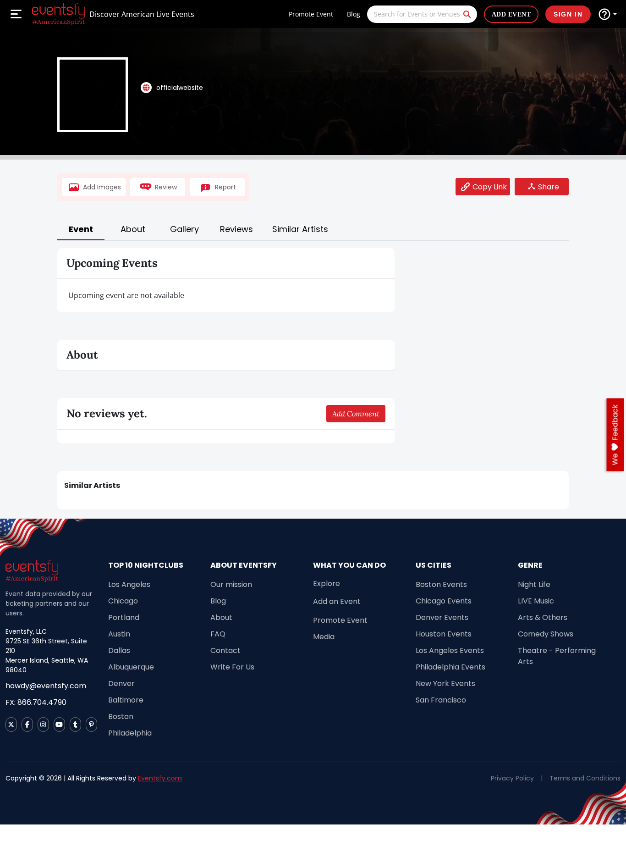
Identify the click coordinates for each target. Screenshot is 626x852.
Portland (123, 617)
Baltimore (125, 700)
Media (324, 636)
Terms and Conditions (585, 778)
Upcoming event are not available (126, 295)
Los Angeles (129, 584)
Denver (121, 683)
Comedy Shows (545, 634)
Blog (353, 14)
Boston (120, 716)
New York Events (445, 683)
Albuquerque (131, 667)
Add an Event (337, 601)
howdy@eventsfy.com (45, 685)
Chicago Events (444, 601)
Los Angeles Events (450, 650)
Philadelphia (130, 733)
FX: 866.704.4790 (35, 702)
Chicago (123, 601)
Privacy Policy (512, 778)
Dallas (119, 650)
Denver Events (442, 617)
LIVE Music (536, 601)
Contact (225, 650)
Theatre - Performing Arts (557, 656)
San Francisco (441, 700)
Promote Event (311, 14)
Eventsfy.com (160, 778)
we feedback (615, 434)
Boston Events (441, 584)
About (221, 617)
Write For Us (232, 667)
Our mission (231, 584)
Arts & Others (542, 617)
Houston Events (444, 634)
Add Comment (355, 413)
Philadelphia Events (450, 667)
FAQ (217, 634)
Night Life (534, 584)
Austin (119, 634)
